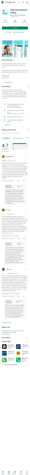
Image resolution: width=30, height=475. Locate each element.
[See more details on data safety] (8, 125)
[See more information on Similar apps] (27, 342)
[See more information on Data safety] (27, 87)
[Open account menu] (27, 2)
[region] (15, 21)
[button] (17, 22)
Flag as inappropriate (9, 364)
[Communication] (8, 82)
